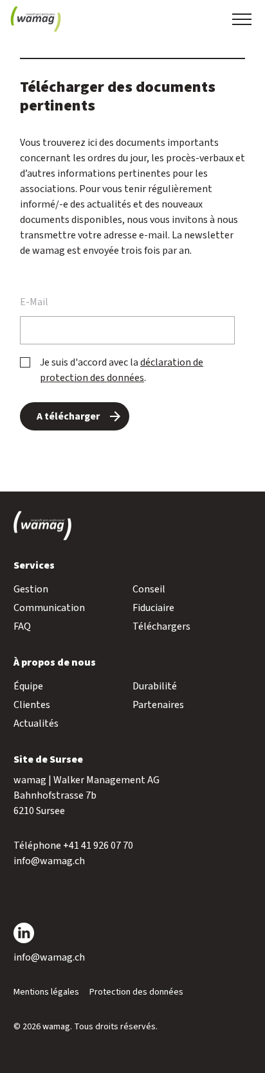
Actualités (36, 723)
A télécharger (68, 416)
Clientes (32, 705)
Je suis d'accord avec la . (121, 370)
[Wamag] (35, 19)
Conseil (148, 589)
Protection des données (136, 992)
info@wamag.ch (49, 861)
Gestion (31, 589)
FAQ (22, 626)
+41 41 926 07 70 (98, 845)
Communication (49, 608)
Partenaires (158, 705)
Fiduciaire (153, 608)
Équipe (28, 686)
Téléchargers (161, 626)
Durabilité (154, 686)
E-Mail (34, 302)
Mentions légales (46, 992)
